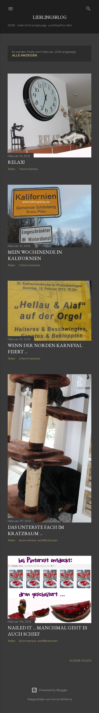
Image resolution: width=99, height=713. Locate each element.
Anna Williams (61, 699)
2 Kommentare (29, 265)
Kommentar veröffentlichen (38, 540)
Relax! (16, 162)
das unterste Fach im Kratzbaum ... (36, 530)
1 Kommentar (28, 169)
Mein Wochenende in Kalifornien (35, 255)
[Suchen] (88, 7)
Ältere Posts (80, 660)
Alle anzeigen (24, 55)
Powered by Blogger (53, 690)
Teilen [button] (11, 169)
